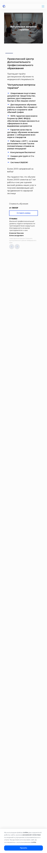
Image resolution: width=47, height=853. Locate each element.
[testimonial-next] (17, 246)
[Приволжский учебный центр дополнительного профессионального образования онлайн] (4, 6)
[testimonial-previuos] (11, 246)
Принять (23, 848)
